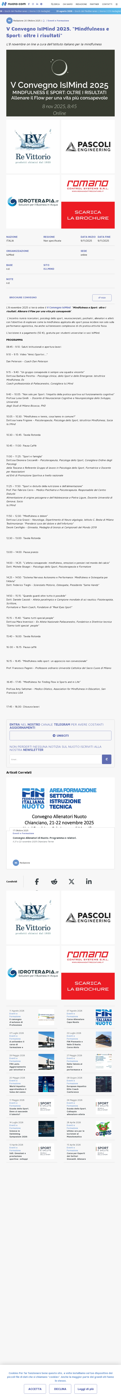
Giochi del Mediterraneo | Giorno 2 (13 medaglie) (78, 11)
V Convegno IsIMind (59, 307)
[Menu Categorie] (116, 3)
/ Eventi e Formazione (57, 20)
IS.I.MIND (48, 268)
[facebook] (37, 881)
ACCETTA (35, 1389)
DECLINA (60, 1389)
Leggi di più (86, 1389)
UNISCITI (62, 735)
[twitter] (71, 881)
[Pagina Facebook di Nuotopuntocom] (29, 4)
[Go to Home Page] (43, 20)
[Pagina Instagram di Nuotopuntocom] (33, 4)
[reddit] (54, 881)
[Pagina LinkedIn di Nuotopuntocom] (37, 4)
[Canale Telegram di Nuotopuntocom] (41, 4)
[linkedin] (89, 881)
